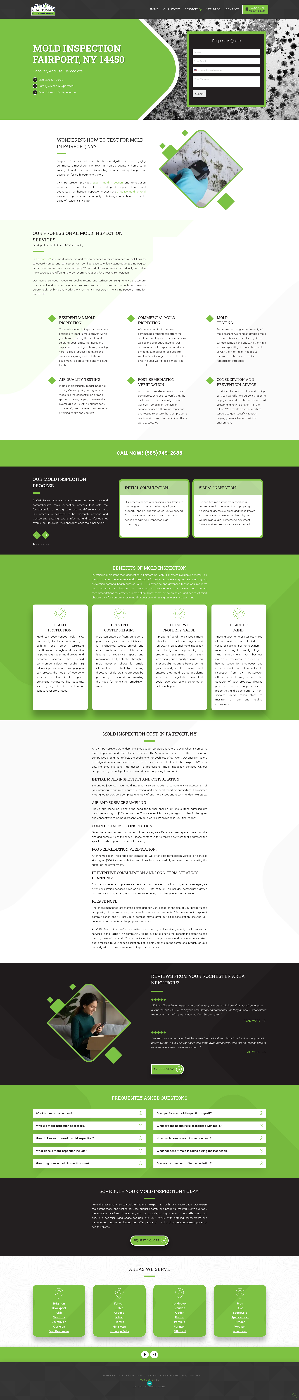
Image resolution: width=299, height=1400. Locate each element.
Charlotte (59, 1317)
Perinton (179, 1326)
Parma (179, 1317)
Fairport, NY (43, 259)
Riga (240, 1303)
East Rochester (59, 1331)
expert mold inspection (108, 182)
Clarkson (59, 1326)
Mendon (179, 1308)
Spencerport (240, 1317)
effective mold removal (131, 191)
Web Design (147, 1380)
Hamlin (119, 1322)
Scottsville (240, 1312)
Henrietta (119, 1326)
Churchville (59, 1322)
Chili (59, 1312)
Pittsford (180, 1331)
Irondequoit (179, 1303)
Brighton (59, 1303)
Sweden (240, 1322)
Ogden (179, 1312)
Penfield (179, 1322)
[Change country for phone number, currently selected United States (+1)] (196, 70)
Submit (199, 93)
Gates (119, 1308)
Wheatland (240, 1331)
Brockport (59, 1308)
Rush (240, 1308)
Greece (119, 1312)
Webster (240, 1326)
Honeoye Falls (119, 1331)
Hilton (119, 1317)
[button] (208, 1022)
